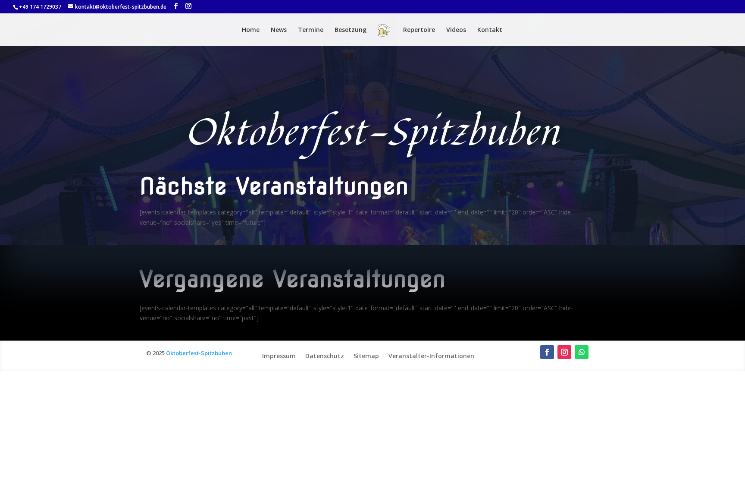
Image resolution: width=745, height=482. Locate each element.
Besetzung (350, 30)
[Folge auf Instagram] (564, 352)
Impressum (279, 355)
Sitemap (366, 355)
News (279, 30)
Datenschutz (324, 355)
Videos (456, 30)
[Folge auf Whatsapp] (581, 352)
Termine (310, 30)
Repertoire (419, 30)
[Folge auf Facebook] (547, 352)
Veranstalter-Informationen (431, 355)
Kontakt (489, 30)
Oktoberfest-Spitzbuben (199, 353)
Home (251, 30)
